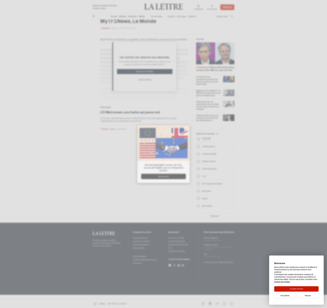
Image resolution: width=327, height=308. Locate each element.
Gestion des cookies (282, 282)
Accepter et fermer (296, 289)
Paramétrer (285, 296)
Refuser (308, 296)
